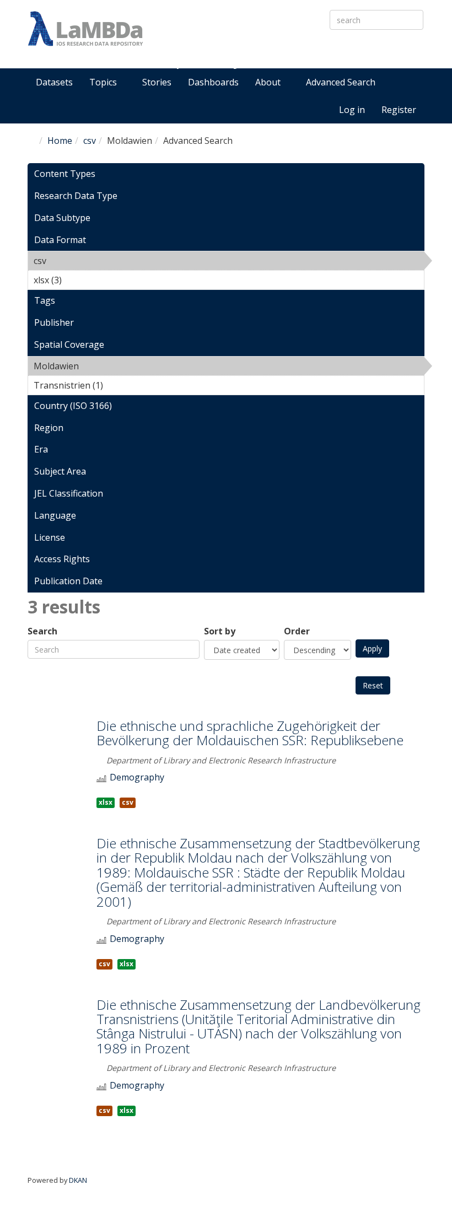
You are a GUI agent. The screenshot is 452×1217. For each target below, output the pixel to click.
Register (398, 110)
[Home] (85, 28)
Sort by (219, 631)
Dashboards (213, 82)
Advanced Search (340, 82)
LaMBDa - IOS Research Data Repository (270, 48)
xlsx (105, 802)
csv (89, 140)
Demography (137, 777)
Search (42, 631)
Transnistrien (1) (120, 385)
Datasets (54, 82)
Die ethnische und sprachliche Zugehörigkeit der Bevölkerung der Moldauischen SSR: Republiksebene (249, 733)
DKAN (78, 1180)
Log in (352, 110)
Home (59, 140)
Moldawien (107, 366)
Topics (104, 82)
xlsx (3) (79, 280)
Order (297, 631)
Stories (156, 82)
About (269, 82)
